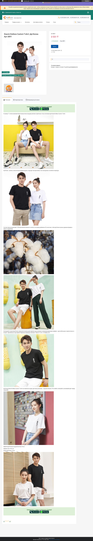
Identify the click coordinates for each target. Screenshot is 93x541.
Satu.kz (52, 538)
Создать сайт (26, 1)
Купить (54, 46)
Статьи (48, 22)
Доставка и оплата (38, 22)
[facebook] (6, 520)
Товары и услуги (16, 22)
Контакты (27, 22)
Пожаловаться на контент (54, 539)
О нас (54, 22)
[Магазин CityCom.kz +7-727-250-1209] (8, 18)
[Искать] (75, 22)
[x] (10, 520)
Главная (7, 22)
